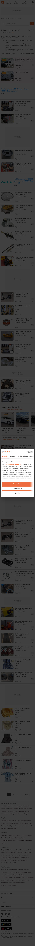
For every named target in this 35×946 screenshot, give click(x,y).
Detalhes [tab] (12, 456)
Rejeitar (17, 493)
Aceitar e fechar (17, 483)
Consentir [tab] (5, 456)
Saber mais (16, 488)
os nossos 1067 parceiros (13, 464)
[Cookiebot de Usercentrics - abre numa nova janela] (26, 452)
